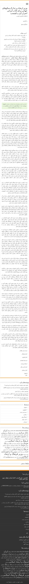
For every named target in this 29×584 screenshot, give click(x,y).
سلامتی (6, 105)
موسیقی (12, 445)
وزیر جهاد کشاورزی (20, 451)
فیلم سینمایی (19, 443)
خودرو (8, 436)
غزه (14, 438)
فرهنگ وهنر (16, 105)
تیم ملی (26, 435)
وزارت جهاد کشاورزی (19, 447)
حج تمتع (11, 436)
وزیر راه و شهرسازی (9, 452)
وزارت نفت (8, 449)
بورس (17, 433)
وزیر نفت (18, 457)
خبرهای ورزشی (24, 363)
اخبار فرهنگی (24, 354)
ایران (5, 430)
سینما (17, 439)
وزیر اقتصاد (10, 570)
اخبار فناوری (24, 357)
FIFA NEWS (24, 430)
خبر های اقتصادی (23, 360)
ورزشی (24, 105)
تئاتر (14, 433)
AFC (12, 430)
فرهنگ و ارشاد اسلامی (18, 441)
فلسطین (6, 441)
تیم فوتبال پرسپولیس (7, 433)
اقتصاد (4, 104)
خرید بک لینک (26, 542)
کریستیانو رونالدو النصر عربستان (22, 458)
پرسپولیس (9, 457)
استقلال (9, 430)
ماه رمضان (17, 445)
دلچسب (18, 16)
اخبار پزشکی (24, 370)
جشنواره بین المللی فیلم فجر (17, 434)
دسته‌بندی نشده (23, 412)
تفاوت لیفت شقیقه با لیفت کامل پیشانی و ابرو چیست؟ (16, 385)
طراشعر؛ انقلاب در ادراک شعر (18, 43)
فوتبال (25, 443)
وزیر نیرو (14, 457)
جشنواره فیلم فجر (20, 436)
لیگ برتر (9, 443)
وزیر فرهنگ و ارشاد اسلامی (16, 575)
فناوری (21, 297)
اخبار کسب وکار (24, 367)
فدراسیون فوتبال (8, 438)
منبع (26, 375)
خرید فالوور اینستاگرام (24, 539)
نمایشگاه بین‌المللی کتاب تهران (8, 566)
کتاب (4, 457)
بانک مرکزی (23, 433)
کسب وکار (24, 419)
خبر (22, 63)
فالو (27, 533)
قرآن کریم (13, 443)
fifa (20, 430)
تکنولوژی (25, 409)
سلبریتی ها (22, 438)
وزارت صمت (12, 447)
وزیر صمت (25, 454)
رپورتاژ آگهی (26, 544)
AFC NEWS (16, 430)
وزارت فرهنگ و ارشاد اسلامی (16, 448)
